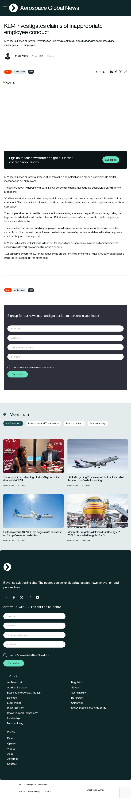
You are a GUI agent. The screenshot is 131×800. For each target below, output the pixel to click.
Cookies (21, 791)
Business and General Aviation (24, 692)
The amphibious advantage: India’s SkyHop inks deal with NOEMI (31, 479)
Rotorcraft (77, 697)
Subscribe (111, 160)
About (10, 753)
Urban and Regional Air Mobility (88, 708)
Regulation (77, 682)
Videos (11, 748)
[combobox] (65, 357)
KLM (31, 71)
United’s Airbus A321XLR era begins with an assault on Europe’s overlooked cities (32, 534)
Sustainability (78, 692)
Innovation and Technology (22, 713)
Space (75, 687)
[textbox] (62, 357)
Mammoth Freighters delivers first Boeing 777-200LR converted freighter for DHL (94, 534)
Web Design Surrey (95, 790)
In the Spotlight (15, 708)
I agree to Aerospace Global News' (33, 367)
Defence (12, 697)
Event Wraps (14, 703)
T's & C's (47, 791)
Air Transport (19, 71)
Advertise (12, 759)
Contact (12, 764)
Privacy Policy (48, 367)
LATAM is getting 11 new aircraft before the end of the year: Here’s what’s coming (95, 479)
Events (11, 738)
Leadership (13, 718)
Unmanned (77, 703)
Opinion (11, 743)
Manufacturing (15, 723)
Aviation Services (17, 687)
